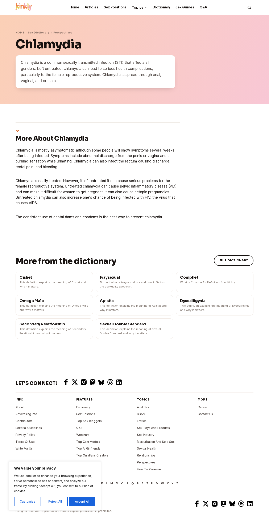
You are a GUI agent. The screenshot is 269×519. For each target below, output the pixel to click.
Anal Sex (143, 407)
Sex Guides (184, 7)
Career (202, 407)
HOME (20, 32)
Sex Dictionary (38, 32)
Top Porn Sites (86, 462)
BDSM (141, 414)
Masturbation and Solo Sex (156, 441)
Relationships (146, 455)
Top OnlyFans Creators (92, 455)
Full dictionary (233, 260)
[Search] (249, 7)
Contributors (24, 421)
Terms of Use (25, 441)
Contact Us (205, 414)
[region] (54, 486)
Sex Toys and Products (153, 428)
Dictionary (161, 7)
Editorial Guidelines (29, 428)
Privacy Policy (25, 434)
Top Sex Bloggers (89, 421)
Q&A (203, 7)
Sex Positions (115, 7)
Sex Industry (145, 434)
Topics (138, 7)
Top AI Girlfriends (88, 448)
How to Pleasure (149, 469)
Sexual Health (146, 448)
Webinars (82, 434)
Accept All (82, 501)
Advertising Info (26, 414)
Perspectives (63, 32)
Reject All (55, 501)
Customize (27, 501)
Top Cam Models (88, 441)
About (20, 407)
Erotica (141, 421)
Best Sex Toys (86, 469)
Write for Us (24, 448)
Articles (91, 7)
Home (74, 7)
